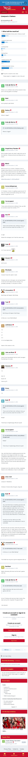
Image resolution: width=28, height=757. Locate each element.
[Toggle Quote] (3, 128)
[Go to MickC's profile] (2, 164)
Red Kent (8, 566)
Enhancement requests (9, 704)
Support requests (8, 702)
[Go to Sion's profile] (2, 215)
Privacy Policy (7, 749)
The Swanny (6, 690)
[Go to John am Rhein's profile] (2, 353)
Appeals (6, 692)
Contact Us (15, 749)
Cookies (22, 749)
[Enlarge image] (13, 250)
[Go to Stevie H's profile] (2, 259)
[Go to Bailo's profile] (2, 401)
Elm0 (6, 98)
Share (7, 649)
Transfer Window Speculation (12, 740)
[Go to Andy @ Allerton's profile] (2, 85)
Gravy (7, 388)
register (14, 76)
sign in (8, 76)
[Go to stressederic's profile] (2, 291)
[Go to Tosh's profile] (2, 303)
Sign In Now (14, 640)
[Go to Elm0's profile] (2, 99)
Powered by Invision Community (14, 750)
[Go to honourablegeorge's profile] (2, 187)
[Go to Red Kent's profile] (2, 567)
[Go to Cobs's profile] (2, 245)
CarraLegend (9, 201)
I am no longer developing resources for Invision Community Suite (13, 2)
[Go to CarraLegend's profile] (2, 202)
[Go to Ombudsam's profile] (3, 741)
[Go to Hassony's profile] (2, 366)
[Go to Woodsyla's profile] (2, 270)
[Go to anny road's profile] (2, 477)
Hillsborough (8, 693)
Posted (11, 86)
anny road (8, 477)
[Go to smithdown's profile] (2, 325)
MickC (7, 163)
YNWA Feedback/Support (9, 695)
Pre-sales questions (8, 701)
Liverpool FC (14, 21)
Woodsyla (8, 270)
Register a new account (14, 630)
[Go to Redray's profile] (2, 111)
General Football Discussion (10, 688)
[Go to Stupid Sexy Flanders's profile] (2, 149)
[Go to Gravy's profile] (2, 389)
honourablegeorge (11, 186)
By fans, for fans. (11, 9)
